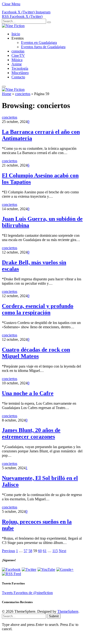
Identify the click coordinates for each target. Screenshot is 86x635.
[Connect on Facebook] (11, 569)
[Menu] (4, 86)
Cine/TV (18, 55)
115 (55, 551)
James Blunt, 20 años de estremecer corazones (31, 433)
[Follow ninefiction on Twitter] (29, 569)
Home (6, 94)
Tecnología (19, 68)
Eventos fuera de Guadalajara (43, 47)
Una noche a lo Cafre (28, 393)
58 (30, 551)
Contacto (18, 77)
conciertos (22, 94)
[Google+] (65, 569)
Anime (16, 64)
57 (25, 551)
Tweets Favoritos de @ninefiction (27, 593)
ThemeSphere (67, 611)
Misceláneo (20, 73)
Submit (54, 616)
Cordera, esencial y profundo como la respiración (37, 309)
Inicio (15, 34)
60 (40, 551)
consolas (17, 51)
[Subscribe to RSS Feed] (11, 574)
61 (45, 551)
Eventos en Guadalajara (39, 42)
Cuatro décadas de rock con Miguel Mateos (36, 352)
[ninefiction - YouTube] (46, 569)
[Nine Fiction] (13, 26)
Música (16, 60)
